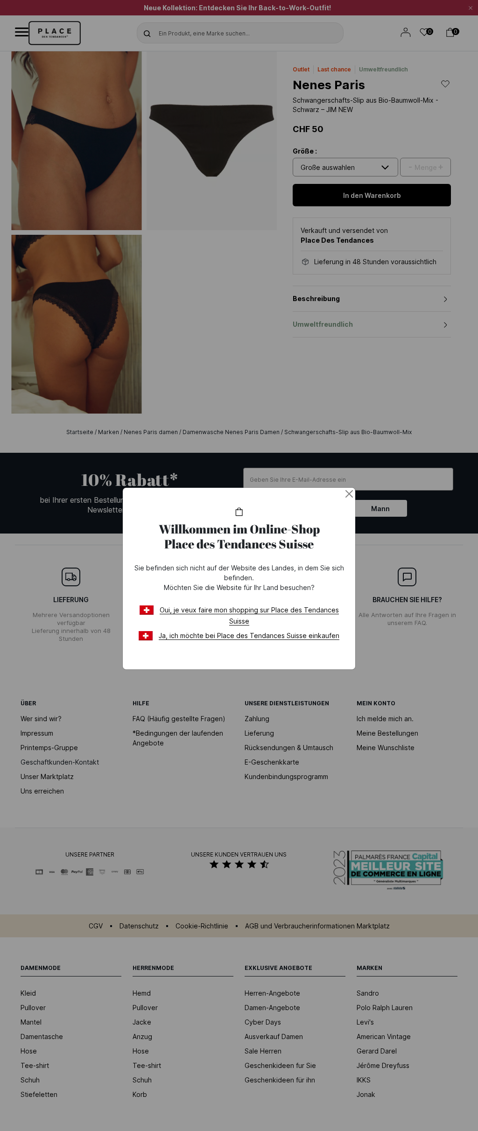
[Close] (349, 493)
